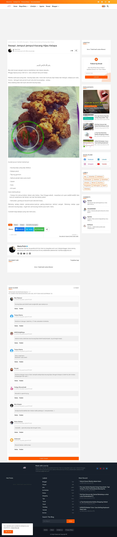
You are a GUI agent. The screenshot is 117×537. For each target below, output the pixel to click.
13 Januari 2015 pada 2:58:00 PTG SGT (23, 423)
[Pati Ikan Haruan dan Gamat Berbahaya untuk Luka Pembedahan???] (88, 126)
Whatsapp (40, 229)
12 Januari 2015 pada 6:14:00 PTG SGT (23, 351)
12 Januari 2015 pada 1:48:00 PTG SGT (23, 299)
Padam (21, 308)
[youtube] (24, 254)
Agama (42, 6)
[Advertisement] (58, 24)
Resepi (48, 6)
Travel (58, 501)
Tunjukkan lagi (74, 260)
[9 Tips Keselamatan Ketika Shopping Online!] (88, 135)
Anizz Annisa (18, 421)
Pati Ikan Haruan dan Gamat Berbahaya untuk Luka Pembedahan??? (102, 126)
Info (58, 487)
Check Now (14, 527)
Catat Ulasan (43, 458)
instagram (90, 164)
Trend (58, 504)
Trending (58, 507)
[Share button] (47, 229)
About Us (9, 2)
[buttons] (98, 1)
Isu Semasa (58, 490)
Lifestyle (33, 6)
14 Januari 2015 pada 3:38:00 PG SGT (22, 440)
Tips (58, 498)
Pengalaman (87, 185)
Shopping (58, 496)
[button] (103, 6)
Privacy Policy (25, 2)
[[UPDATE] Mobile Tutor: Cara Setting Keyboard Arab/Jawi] (88, 143)
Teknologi (87, 188)
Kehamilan (92, 176)
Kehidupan (100, 176)
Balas (16, 308)
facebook (90, 159)
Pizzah (16, 368)
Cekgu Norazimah (20, 387)
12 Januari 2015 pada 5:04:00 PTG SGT (23, 334)
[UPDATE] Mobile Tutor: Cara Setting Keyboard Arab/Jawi (101, 143)
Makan (16, 225)
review (58, 512)
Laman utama (12, 42)
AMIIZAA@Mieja (19, 332)
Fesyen (58, 484)
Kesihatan (96, 179)
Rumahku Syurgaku (22, 42)
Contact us (16, 2)
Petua (58, 493)
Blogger (54, 6)
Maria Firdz (21, 246)
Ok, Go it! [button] (8, 531)
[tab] (15, 6)
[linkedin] (30, 254)
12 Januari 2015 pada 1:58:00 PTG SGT (23, 316)
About (52, 530)
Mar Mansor (18, 298)
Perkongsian (96, 185)
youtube (104, 164)
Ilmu (85, 176)
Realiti (104, 185)
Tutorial (58, 510)
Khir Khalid (17, 404)
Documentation (35, 2)
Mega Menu (23, 6)
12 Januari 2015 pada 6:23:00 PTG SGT (23, 370)
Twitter (30, 229)
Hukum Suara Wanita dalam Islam (90, 481)
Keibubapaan (87, 179)
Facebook (21, 229)
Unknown (17, 439)
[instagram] (27, 254)
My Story (100, 182)
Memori (94, 182)
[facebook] (18, 254)
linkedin (104, 159)
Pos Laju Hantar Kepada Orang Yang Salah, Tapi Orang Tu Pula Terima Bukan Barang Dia (102, 118)
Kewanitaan (105, 179)
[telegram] (21, 254)
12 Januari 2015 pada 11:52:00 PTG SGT (23, 388)
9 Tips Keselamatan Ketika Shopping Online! (102, 133)
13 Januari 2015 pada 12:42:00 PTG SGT (23, 406)
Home (15, 6)
